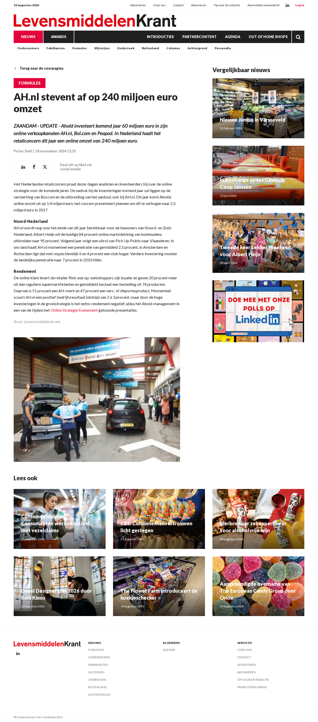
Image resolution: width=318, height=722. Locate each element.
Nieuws (28, 37)
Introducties (160, 37)
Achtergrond (197, 48)
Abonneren (198, 5)
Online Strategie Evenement (74, 310)
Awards (58, 37)
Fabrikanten (55, 48)
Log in (299, 5)
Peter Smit (23, 151)
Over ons (159, 5)
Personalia (223, 48)
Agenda (232, 37)
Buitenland (150, 48)
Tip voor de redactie (227, 5)
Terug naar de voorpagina (41, 68)
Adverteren (138, 5)
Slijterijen (102, 48)
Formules (79, 48)
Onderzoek (125, 48)
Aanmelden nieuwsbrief (263, 5)
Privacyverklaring (252, 687)
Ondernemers (28, 48)
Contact (178, 5)
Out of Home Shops (268, 37)
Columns (173, 48)
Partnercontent (199, 37)
